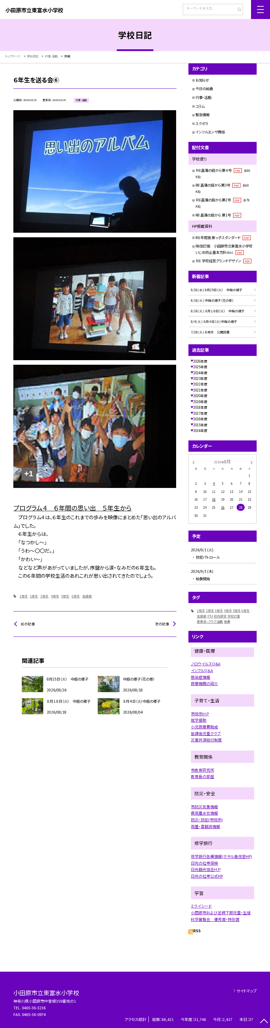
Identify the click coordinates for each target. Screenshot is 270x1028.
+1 (28, 473)
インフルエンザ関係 (210, 131)
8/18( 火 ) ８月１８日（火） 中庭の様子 (219, 311)
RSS (197, 930)
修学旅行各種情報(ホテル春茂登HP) (221, 856)
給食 (227, 621)
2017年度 (200, 413)
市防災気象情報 (204, 806)
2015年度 (200, 424)
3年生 (44, 596)
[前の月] (193, 462)
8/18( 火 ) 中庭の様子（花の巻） (212, 300)
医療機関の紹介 (204, 683)
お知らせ (202, 80)
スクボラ (201, 123)
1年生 (24, 596)
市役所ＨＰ (200, 713)
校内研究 (220, 616)
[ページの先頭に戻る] (264, 1022)
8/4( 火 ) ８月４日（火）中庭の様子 (214, 321)
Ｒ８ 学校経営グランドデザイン (222, 260)
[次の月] (252, 462)
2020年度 (200, 395)
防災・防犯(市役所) (207, 819)
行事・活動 (203, 97)
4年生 (55, 596)
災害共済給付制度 (206, 739)
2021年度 (200, 390)
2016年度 (200, 418)
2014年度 (200, 430)
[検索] (237, 10)
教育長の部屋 (202, 776)
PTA (210, 616)
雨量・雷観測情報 (205, 826)
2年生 (34, 596)
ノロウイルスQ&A (205, 663)
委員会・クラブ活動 (210, 621)
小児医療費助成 (204, 726)
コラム (200, 106)
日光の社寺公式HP (207, 876)
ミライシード (201, 906)
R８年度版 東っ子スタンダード (222, 237)
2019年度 (200, 401)
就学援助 (198, 720)
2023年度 (200, 378)
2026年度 (200, 361)
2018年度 (200, 407)
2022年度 (200, 384)
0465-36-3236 (34, 1007)
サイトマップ (247, 990)
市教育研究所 (202, 770)
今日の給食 (204, 88)
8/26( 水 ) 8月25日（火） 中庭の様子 (216, 290)
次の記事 (162, 623)
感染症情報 (200, 677)
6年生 (76, 596)
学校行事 (233, 616)
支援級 (87, 596)
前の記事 (28, 623)
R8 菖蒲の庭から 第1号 (217, 215)
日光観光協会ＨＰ (205, 869)
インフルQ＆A (202, 670)
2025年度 (200, 366)
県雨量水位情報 (204, 813)
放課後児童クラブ (206, 733)
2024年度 (200, 372)
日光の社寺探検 (204, 863)
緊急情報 (202, 114)
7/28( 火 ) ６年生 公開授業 (210, 332)
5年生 (65, 596)
